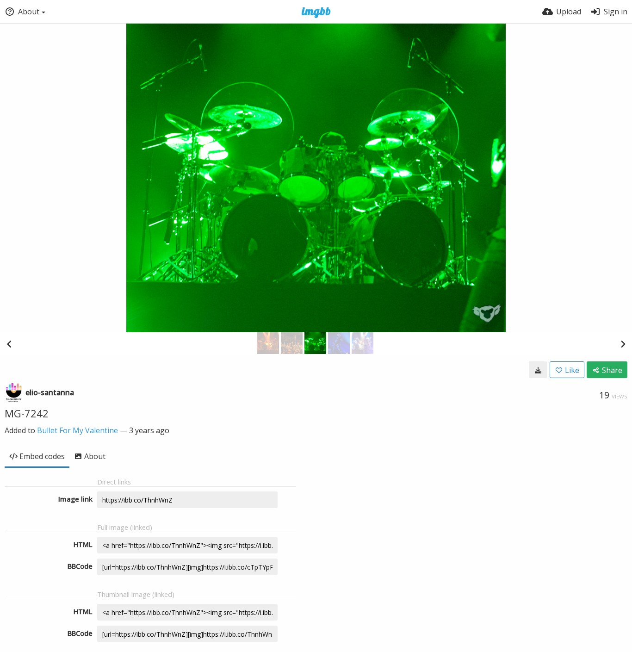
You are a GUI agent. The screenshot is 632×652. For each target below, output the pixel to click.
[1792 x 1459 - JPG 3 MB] (538, 369)
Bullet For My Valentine (77, 430)
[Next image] (622, 344)
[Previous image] (9, 344)
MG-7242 (27, 413)
